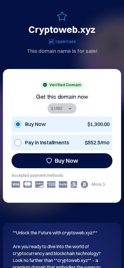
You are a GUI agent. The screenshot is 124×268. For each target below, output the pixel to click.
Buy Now (66, 160)
